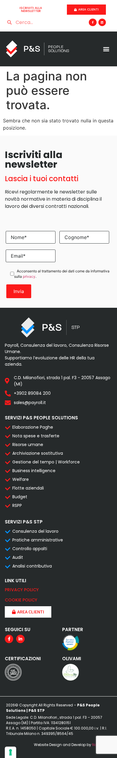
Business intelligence (34, 471)
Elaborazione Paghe (32, 427)
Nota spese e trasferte (35, 436)
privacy (29, 276)
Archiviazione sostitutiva (37, 453)
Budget (19, 497)
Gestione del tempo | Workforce (46, 462)
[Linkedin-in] (20, 639)
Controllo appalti (29, 549)
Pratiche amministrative (37, 540)
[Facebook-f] (92, 22)
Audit (17, 557)
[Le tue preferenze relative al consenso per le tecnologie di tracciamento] (10, 752)
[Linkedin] (102, 22)
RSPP (17, 505)
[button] (106, 49)
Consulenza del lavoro (35, 531)
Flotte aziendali (28, 488)
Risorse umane (27, 445)
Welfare (20, 479)
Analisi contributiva (32, 566)
